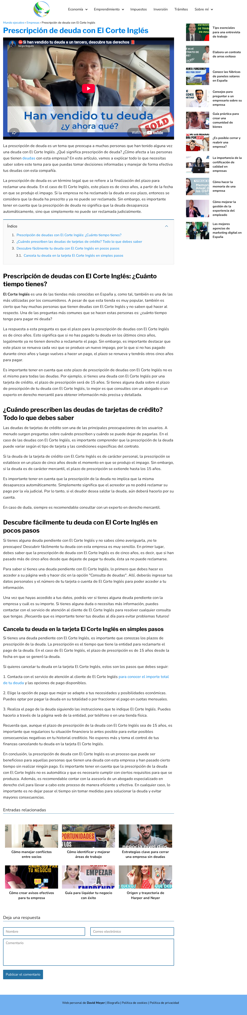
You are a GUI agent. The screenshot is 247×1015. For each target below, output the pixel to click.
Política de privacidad (164, 1003)
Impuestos (138, 9)
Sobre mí (202, 9)
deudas (28, 158)
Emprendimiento (107, 9)
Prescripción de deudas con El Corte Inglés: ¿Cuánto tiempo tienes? (69, 235)
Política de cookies (134, 1003)
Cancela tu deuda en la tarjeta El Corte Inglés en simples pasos (73, 255)
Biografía (113, 1003)
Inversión (161, 9)
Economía (75, 9)
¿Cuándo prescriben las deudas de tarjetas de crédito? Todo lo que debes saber (79, 241)
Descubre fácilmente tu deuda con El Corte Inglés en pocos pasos (68, 248)
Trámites (181, 9)
